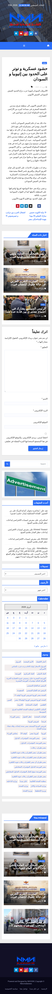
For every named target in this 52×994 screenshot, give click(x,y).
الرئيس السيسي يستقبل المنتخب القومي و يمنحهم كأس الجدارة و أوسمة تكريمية (26, 925)
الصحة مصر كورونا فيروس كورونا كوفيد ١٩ (30, 695)
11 (8, 623)
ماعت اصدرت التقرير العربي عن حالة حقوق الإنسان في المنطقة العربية (28, 284)
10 (13, 623)
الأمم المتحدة (28, 662)
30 (20, 638)
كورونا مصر (34, 733)
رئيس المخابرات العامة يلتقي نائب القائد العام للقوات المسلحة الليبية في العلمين (27, 868)
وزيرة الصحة (27, 791)
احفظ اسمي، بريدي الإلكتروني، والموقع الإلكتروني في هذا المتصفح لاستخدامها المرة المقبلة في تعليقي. (26, 439)
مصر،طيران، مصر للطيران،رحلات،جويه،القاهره (28, 753)
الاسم (45, 399)
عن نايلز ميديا (34, 989)
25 (7, 633)
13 (38, 628)
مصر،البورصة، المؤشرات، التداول (27, 738)
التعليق (44, 347)
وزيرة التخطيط (40, 791)
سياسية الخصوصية (11, 989)
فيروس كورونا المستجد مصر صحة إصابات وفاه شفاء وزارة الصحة (26, 727)
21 (32, 633)
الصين (9, 700)
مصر (44, 738)
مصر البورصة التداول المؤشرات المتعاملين (30, 767)
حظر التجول (27, 717)
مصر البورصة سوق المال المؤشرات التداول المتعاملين (26, 772)
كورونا (43, 733)
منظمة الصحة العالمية (38, 781)
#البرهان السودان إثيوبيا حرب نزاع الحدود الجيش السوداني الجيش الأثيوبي (28, 93)
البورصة (18, 674)
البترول (18, 662)
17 (13, 628)
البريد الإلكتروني (40, 410)
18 (7, 628)
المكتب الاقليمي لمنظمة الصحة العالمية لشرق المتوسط (29, 710)
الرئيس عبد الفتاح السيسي (36, 690)
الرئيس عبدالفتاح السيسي (36, 686)
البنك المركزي (29, 674)
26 (44, 638)
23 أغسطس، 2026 (37, 844)
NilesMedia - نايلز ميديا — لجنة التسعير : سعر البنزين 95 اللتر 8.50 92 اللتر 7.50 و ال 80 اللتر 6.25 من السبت (27, 551)
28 (32, 638)
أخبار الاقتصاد (41, 662)
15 (26, 628)
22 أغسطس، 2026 (37, 872)
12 (44, 628)
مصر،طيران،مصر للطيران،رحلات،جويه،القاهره (28, 757)
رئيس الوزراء (15, 717)
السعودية (20, 690)
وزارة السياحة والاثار (38, 786)
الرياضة (42, 918)
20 (38, 633)
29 (26, 638)
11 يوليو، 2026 (38, 929)
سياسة (44, 63)
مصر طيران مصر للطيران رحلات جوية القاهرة (29, 776)
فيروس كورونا (33, 721)
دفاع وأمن (41, 861)
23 (20, 633)
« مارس (44, 646)
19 (44, 633)
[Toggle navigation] (24, 46)
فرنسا (44, 721)
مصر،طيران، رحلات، (38, 748)
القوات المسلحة (31, 705)
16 (20, 628)
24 (13, 633)
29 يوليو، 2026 (38, 901)
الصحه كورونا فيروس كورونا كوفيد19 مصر (30, 700)
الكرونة (20, 705)
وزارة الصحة (23, 786)
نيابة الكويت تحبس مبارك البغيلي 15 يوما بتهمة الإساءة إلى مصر (37, 215)
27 (38, 638)
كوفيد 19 (23, 733)
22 (26, 633)
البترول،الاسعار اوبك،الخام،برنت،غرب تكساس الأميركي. (29, 667)
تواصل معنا (24, 989)
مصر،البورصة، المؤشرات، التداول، (33, 743)
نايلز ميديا (23, 781)
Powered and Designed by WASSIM (21, 981)
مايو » (36, 646)
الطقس (43, 705)
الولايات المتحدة (40, 717)
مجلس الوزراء (12, 733)
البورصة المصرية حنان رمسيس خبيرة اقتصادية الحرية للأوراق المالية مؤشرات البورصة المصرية (26, 679)
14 (32, 628)
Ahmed (44, 539)
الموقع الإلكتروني (40, 422)
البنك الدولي (41, 674)
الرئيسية (44, 989)
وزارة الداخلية (12, 781)
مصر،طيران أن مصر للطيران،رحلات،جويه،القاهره (27, 762)
